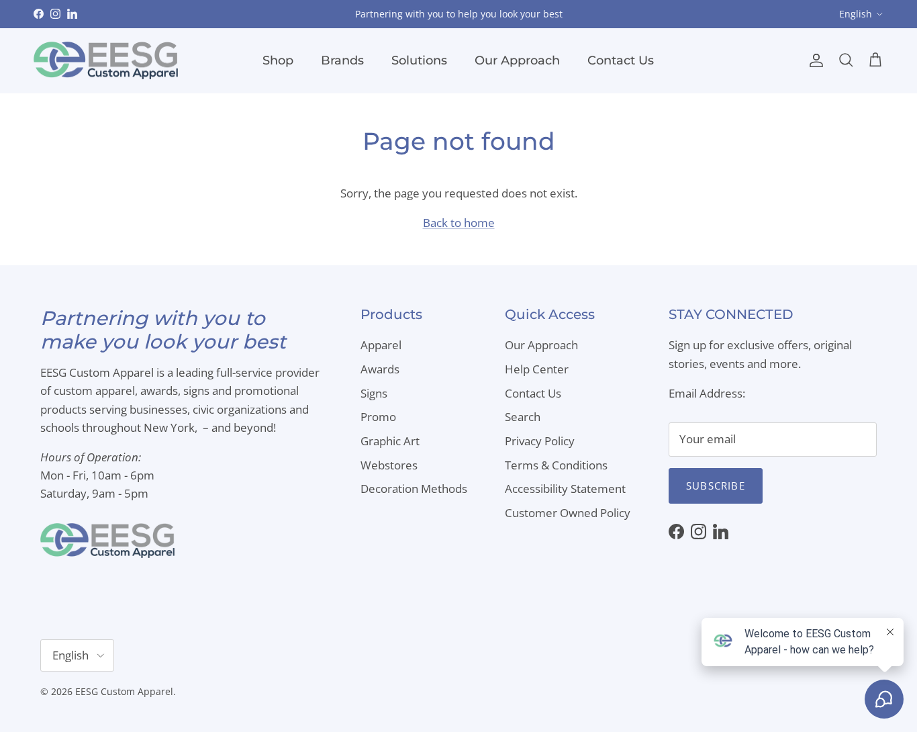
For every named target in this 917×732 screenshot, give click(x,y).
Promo (378, 416)
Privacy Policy (540, 441)
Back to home (459, 222)
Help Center (537, 369)
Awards (379, 369)
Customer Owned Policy (567, 512)
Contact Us (620, 60)
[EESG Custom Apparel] (106, 61)
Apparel (380, 345)
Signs (373, 393)
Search (522, 416)
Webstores (389, 465)
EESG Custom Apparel (124, 691)
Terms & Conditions (556, 465)
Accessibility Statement (565, 488)
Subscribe (715, 485)
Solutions (419, 60)
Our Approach (517, 60)
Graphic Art (390, 441)
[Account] (813, 60)
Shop (277, 60)
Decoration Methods (413, 488)
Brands (342, 60)
